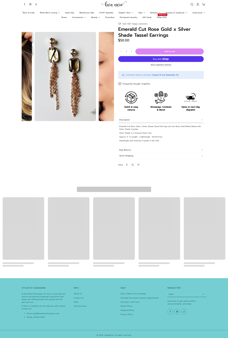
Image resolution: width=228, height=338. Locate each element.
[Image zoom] (65, 76)
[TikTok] (36, 4)
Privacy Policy (127, 314)
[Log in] (198, 4)
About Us (78, 293)
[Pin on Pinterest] (138, 165)
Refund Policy (126, 306)
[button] (169, 51)
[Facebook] (24, 4)
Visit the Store (80, 306)
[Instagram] (30, 4)
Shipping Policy (127, 310)
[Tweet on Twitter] (133, 165)
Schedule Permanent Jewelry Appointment (140, 298)
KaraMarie (108, 335)
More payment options (161, 65)
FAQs (76, 302)
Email (171, 294)
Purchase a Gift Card (130, 302)
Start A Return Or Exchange (133, 293)
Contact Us (79, 298)
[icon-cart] (203, 4)
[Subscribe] (203, 294)
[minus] (121, 51)
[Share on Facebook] (127, 165)
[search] (192, 4)
